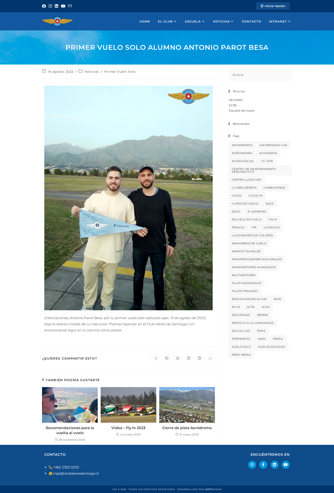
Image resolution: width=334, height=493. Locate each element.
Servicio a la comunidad (253, 323)
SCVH (266, 307)
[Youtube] (286, 465)
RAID (278, 299)
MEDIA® (213, 489)
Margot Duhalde (246, 251)
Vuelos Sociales (271, 346)
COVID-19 (255, 195)
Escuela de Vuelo (241, 110)
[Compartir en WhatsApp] (210, 358)
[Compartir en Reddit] (199, 358)
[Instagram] (252, 465)
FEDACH (238, 227)
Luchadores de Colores (252, 235)
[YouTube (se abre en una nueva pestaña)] (63, 6)
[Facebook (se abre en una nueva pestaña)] (44, 6)
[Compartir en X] (155, 358)
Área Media (241, 354)
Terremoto (241, 338)
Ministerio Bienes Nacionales (257, 259)
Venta (278, 338)
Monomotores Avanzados (254, 267)
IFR (254, 227)
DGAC (236, 211)
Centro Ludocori (247, 179)
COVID (237, 195)
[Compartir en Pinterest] (177, 358)
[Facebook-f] (263, 465)
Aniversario (242, 145)
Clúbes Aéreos (244, 187)
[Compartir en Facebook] (166, 358)
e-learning (257, 211)
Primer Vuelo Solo (120, 72)
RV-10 (236, 307)
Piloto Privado (245, 291)
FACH (273, 219)
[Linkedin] (275, 465)
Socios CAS (241, 331)
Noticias (92, 72)
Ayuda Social (243, 161)
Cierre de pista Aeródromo (187, 428)
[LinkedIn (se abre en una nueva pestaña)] (56, 6)
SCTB (233, 105)
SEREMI (262, 315)
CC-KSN (267, 161)
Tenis (261, 331)
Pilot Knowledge (246, 283)
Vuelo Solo (241, 346)
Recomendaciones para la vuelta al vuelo (70, 430)
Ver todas (235, 100)
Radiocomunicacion (249, 299)
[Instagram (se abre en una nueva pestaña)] (50, 6)
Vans (262, 338)
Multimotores (244, 275)
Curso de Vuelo (245, 203)
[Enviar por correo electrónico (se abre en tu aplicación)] (70, 6)
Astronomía (242, 153)
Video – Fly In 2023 (128, 428)
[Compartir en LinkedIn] (188, 358)
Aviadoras (268, 153)
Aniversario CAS (273, 145)
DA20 (270, 203)
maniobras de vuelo (249, 243)
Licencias (272, 227)
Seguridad (241, 315)
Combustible (274, 187)
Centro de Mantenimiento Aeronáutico (254, 170)
